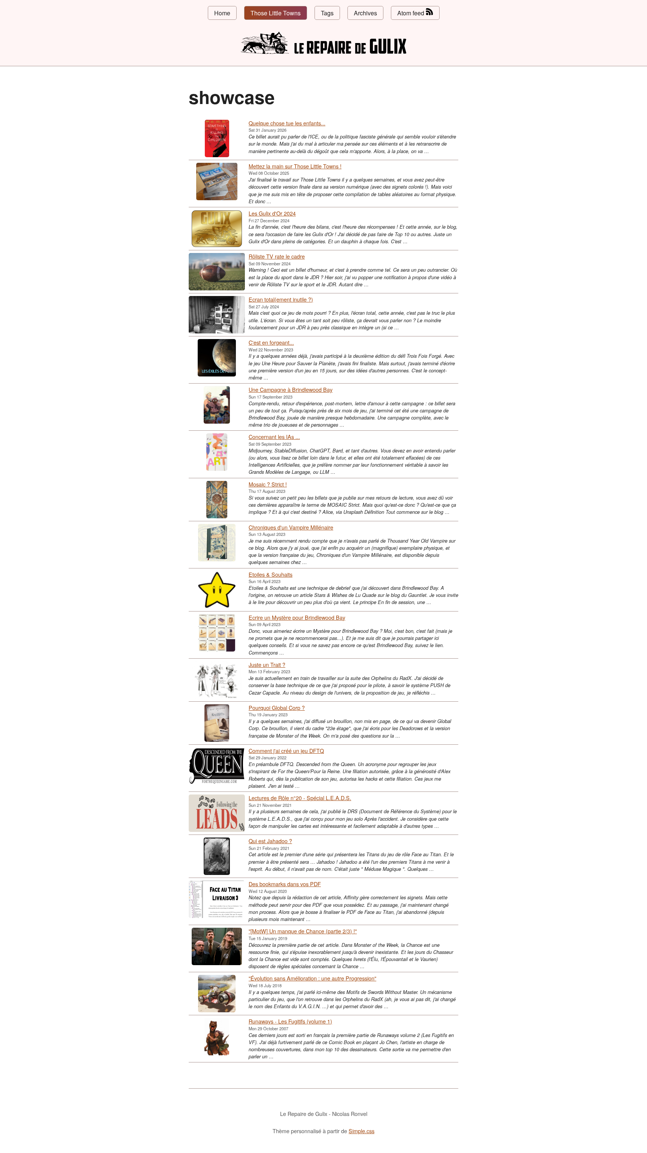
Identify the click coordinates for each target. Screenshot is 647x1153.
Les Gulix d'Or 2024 (272, 213)
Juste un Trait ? (267, 664)
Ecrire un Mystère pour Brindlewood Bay (297, 617)
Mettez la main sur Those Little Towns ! (295, 166)
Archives (365, 13)
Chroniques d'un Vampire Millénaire (291, 527)
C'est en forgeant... (271, 342)
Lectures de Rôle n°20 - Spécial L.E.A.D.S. (300, 798)
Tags (327, 13)
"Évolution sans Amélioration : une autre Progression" (312, 978)
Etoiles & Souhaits (270, 574)
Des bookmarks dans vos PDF (285, 884)
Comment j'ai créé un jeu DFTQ (286, 750)
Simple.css (361, 1131)
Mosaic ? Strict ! (268, 484)
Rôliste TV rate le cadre (277, 256)
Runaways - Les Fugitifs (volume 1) (290, 1021)
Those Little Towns (275, 13)
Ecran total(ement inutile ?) (281, 299)
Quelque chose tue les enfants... (287, 123)
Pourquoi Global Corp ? (277, 707)
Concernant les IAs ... (274, 436)
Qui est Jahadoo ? (270, 841)
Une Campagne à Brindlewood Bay (290, 389)
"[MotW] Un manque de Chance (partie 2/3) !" (303, 931)
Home (222, 13)
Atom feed (411, 13)
